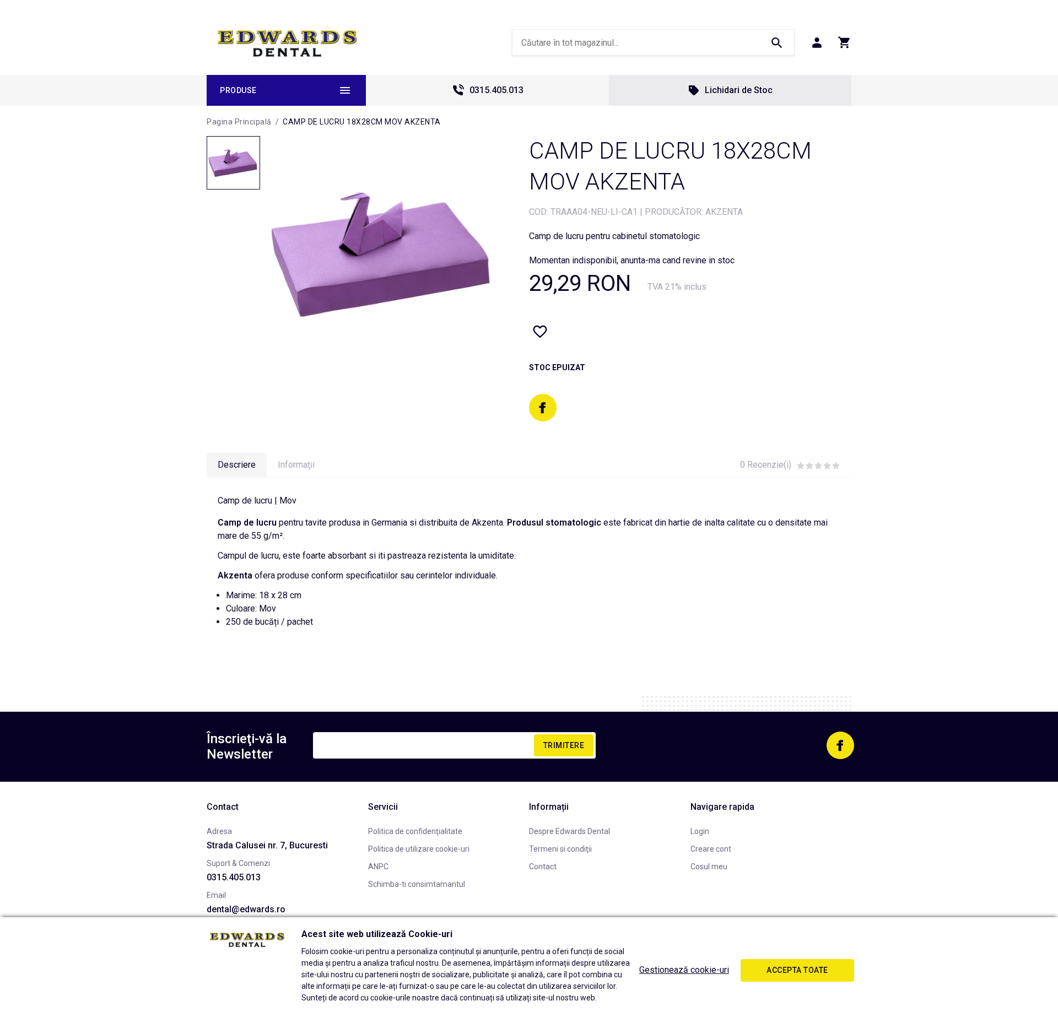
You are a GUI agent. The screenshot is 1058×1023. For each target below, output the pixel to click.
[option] (383, 253)
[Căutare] (776, 42)
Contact (543, 866)
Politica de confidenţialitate (415, 831)
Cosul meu (708, 866)
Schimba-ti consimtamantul (416, 884)
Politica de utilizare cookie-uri (418, 849)
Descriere (237, 464)
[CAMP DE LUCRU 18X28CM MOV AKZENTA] (233, 163)
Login (699, 831)
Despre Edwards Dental (569, 831)
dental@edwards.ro (246, 909)
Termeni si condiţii (560, 849)
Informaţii (296, 464)
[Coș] (844, 42)
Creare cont (710, 849)
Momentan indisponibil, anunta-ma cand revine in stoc (632, 260)
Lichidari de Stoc (739, 90)
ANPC (378, 866)
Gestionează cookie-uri (684, 970)
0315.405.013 (496, 90)
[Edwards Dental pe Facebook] (543, 407)
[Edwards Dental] (287, 43)
